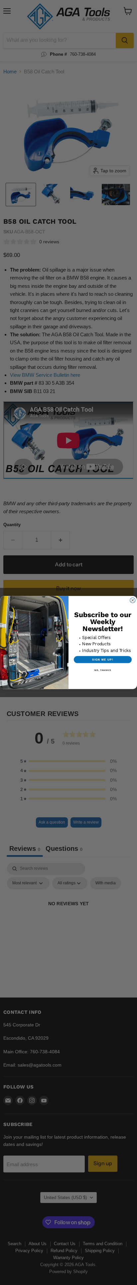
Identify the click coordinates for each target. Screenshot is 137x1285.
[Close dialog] (132, 600)
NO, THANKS (102, 670)
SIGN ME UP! (102, 659)
